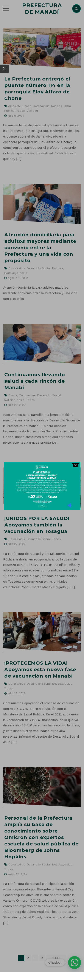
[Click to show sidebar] (4, 69)
